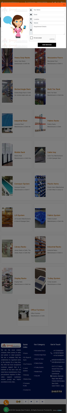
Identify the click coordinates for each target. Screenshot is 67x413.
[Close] (64, 4)
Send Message (47, 45)
